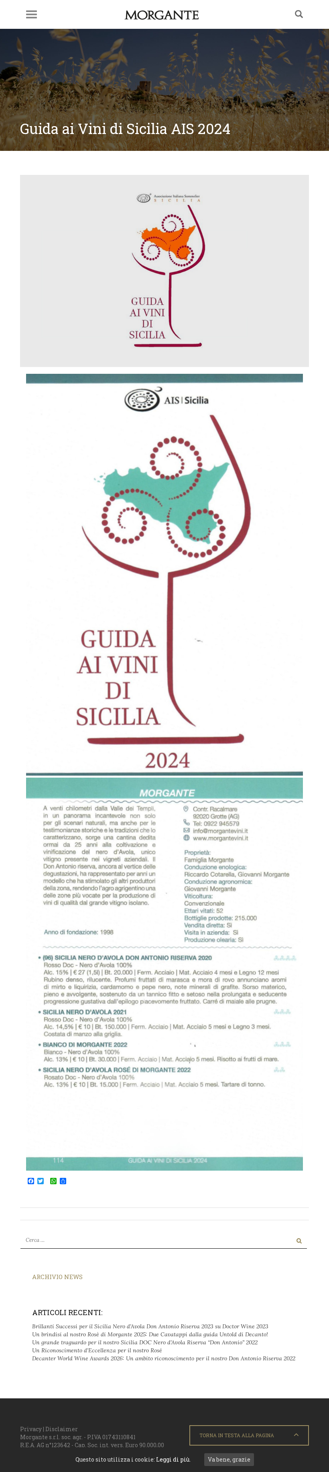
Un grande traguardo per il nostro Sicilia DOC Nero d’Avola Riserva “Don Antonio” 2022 (145, 1342)
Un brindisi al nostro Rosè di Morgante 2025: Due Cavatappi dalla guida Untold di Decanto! (150, 1334)
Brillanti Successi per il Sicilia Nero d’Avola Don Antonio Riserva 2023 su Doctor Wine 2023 (150, 1326)
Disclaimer (61, 1429)
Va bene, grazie (229, 1459)
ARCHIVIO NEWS (57, 1277)
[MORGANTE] (161, 14)
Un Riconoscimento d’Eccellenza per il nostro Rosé (97, 1350)
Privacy (31, 1429)
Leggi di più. (173, 1459)
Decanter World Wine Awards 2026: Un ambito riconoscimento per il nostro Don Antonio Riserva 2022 (163, 1358)
